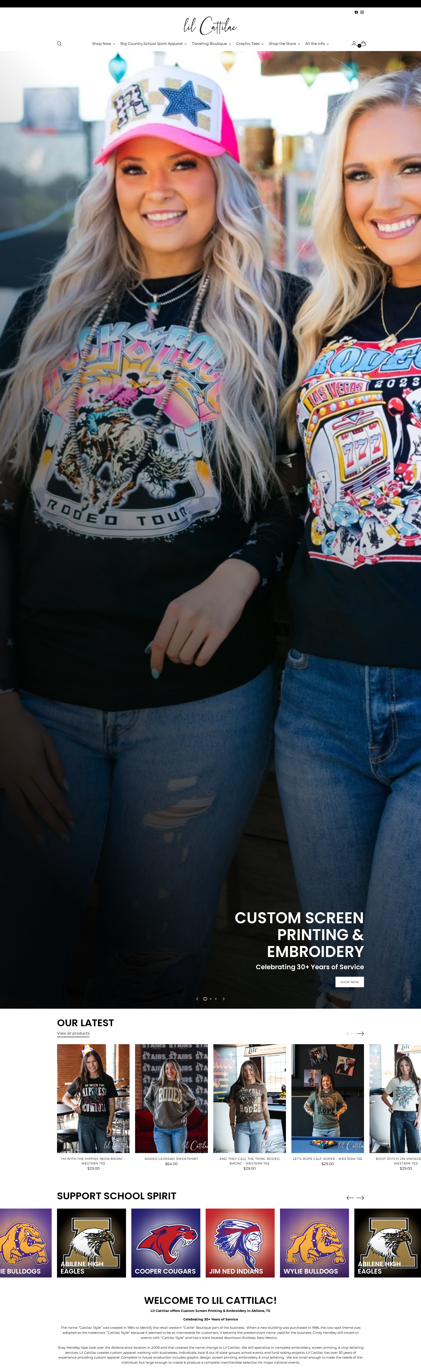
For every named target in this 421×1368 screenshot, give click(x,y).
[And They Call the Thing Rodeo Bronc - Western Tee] (249, 1098)
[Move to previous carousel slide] (197, 999)
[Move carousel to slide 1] (205, 998)
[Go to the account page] (352, 43)
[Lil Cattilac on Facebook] (356, 12)
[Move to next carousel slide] (223, 999)
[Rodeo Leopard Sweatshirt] (171, 1098)
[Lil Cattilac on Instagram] (362, 12)
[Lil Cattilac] (210, 25)
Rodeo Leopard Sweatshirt (171, 1159)
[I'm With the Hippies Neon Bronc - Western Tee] (93, 1098)
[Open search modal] (59, 43)
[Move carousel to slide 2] (210, 998)
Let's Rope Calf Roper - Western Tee (327, 1159)
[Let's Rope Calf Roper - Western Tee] (327, 1098)
